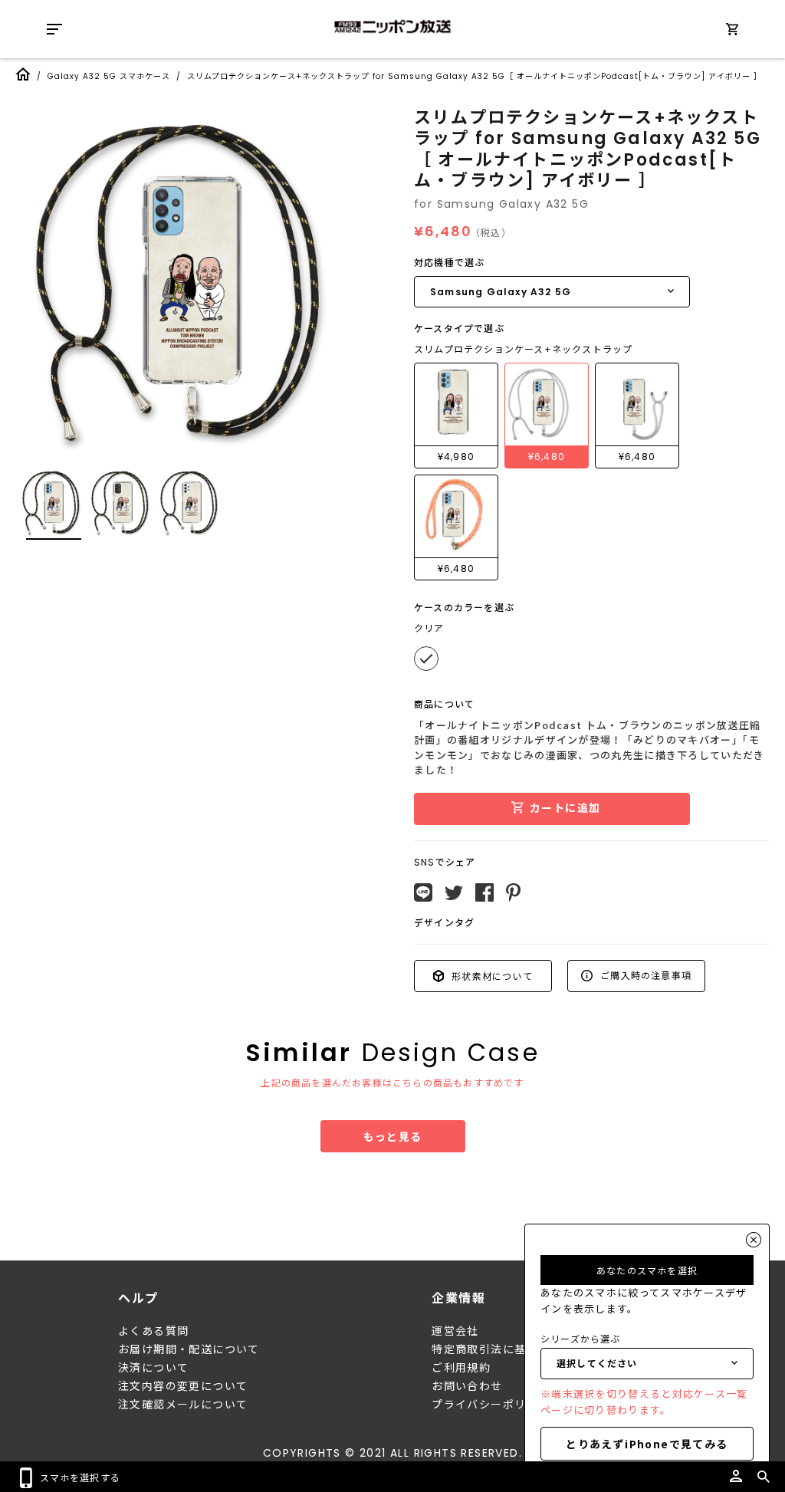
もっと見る (392, 1136)
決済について (153, 1367)
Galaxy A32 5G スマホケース (109, 76)
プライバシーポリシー (491, 1404)
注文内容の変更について (183, 1386)
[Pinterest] (513, 892)
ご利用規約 (461, 1367)
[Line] (423, 892)
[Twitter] (454, 893)
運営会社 (455, 1331)
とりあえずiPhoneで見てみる (647, 1443)
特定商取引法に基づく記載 (502, 1349)
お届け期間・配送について (189, 1349)
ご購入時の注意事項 (644, 974)
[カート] (732, 32)
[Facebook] (484, 892)
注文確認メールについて (183, 1404)
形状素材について (490, 975)
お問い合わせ (467, 1386)
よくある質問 (153, 1331)
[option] (191, 279)
